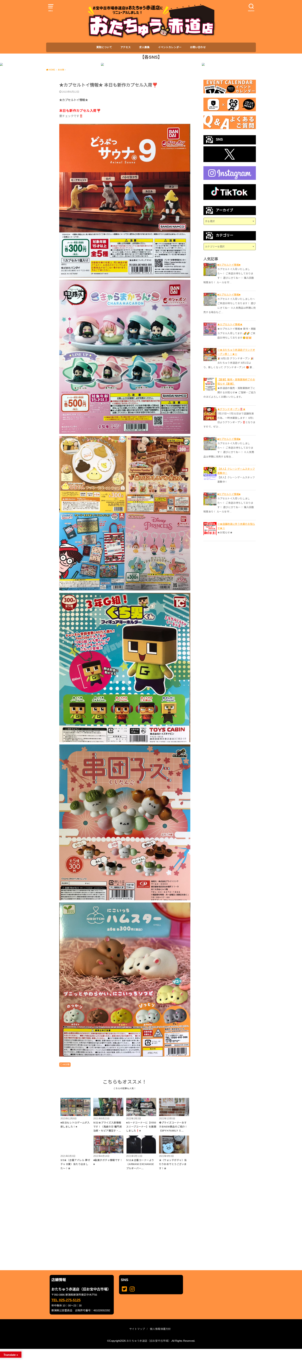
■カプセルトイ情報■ (228, 264)
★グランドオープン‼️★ (231, 409)
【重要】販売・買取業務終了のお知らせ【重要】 (236, 381)
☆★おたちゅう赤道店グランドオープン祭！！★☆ (236, 352)
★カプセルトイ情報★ (230, 324)
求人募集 (144, 47)
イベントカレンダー (170, 47)
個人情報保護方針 (160, 1329)
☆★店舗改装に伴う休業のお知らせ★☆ (236, 526)
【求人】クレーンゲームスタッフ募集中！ (236, 470)
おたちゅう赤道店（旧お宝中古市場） (148, 1340)
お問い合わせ (198, 47)
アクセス (125, 47)
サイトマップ (137, 1329)
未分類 (66, 1064)
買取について (104, 47)
